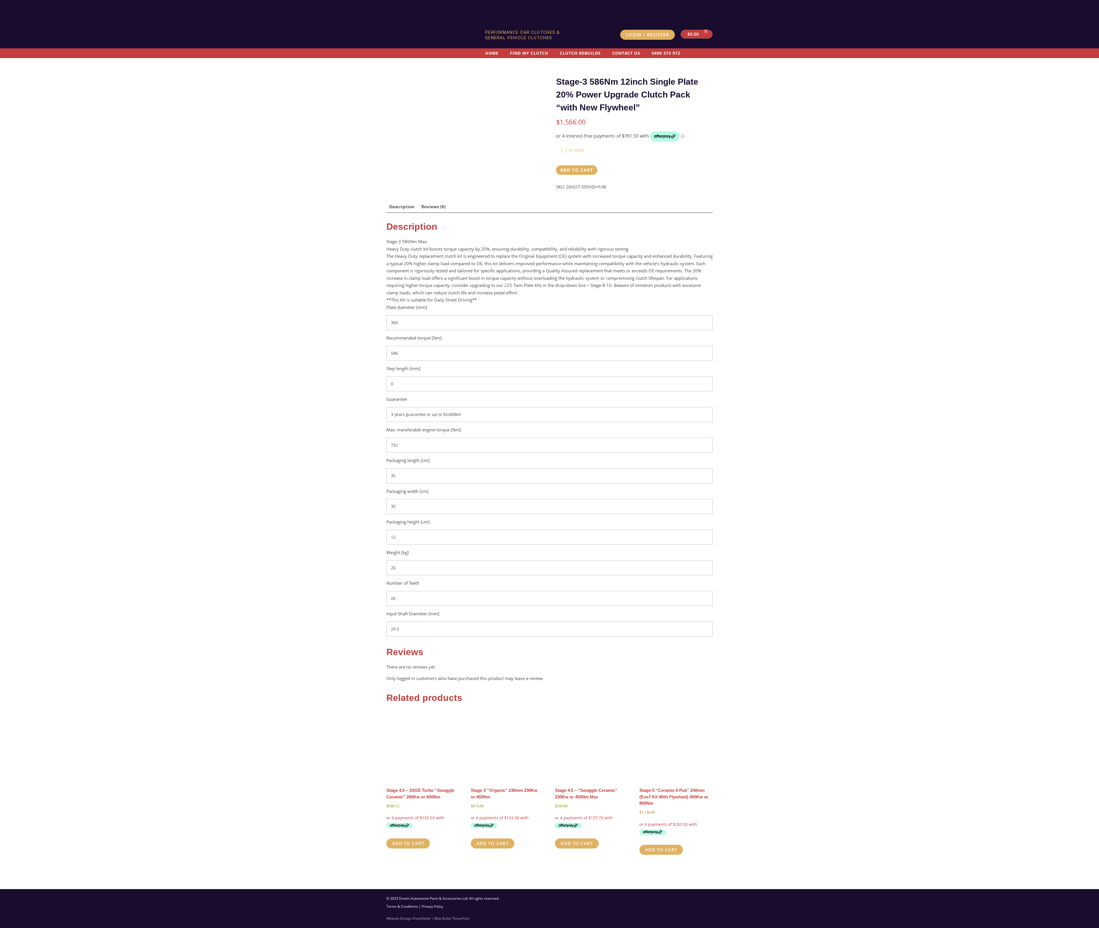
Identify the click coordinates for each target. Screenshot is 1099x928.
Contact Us (626, 53)
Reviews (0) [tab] (433, 206)
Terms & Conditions (402, 906)
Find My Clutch (529, 53)
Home (492, 53)
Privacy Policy (432, 906)
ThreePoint (460, 918)
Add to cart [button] (408, 843)
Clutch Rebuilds (580, 53)
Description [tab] (401, 206)
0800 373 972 (666, 53)
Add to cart (576, 170)
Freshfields (421, 918)
